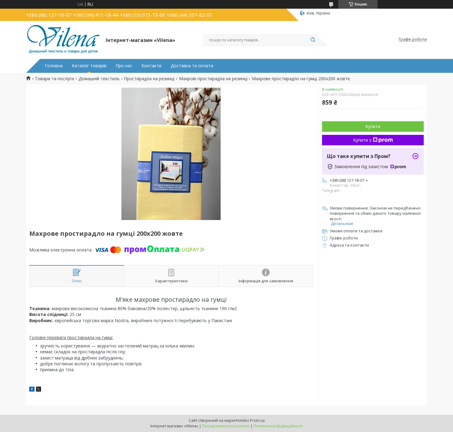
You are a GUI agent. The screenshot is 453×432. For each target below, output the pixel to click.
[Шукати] (313, 40)
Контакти (151, 66)
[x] (38, 390)
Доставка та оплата (192, 66)
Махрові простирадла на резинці (213, 78)
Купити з (362, 140)
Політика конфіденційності (278, 426)
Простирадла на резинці (149, 78)
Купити (372, 126)
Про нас (124, 66)
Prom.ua (257, 420)
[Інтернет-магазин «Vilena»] (63, 39)
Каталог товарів (89, 66)
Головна (54, 66)
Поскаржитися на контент (226, 426)
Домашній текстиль (99, 78)
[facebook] (32, 390)
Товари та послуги (54, 78)
